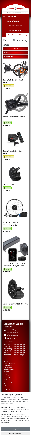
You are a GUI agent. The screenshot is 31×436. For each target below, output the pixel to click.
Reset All (15, 49)
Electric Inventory (8, 369)
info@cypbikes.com (12, 335)
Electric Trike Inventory (14, 26)
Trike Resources (8, 386)
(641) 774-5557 (11, 338)
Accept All (15, 429)
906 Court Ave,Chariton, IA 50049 (12, 331)
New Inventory (8, 365)
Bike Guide (6, 371)
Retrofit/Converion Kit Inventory (17, 35)
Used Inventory (8, 367)
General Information (13, 21)
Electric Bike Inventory (14, 30)
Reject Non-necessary (15, 433)
